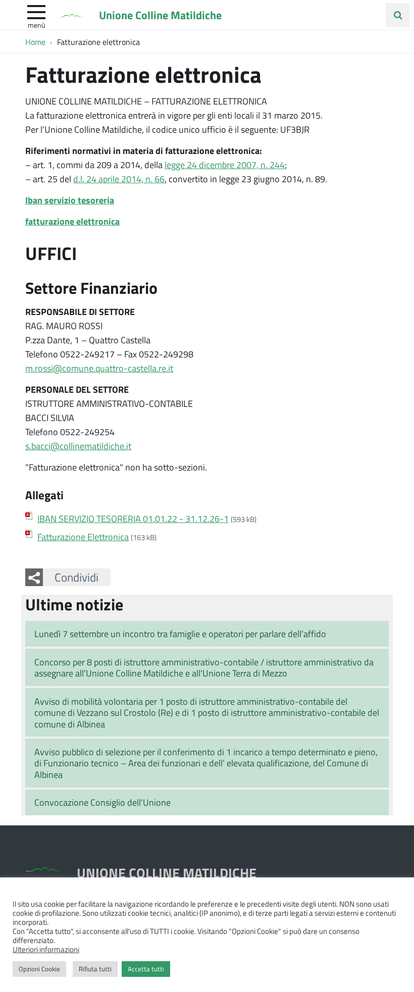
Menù (36, 25)
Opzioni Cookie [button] (39, 968)
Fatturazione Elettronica (83, 537)
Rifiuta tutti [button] (95, 968)
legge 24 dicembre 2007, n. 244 (225, 165)
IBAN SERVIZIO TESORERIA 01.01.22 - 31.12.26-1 (133, 518)
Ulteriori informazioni (46, 949)
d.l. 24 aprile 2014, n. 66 (119, 179)
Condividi (76, 577)
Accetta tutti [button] (146, 968)
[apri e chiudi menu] (36, 11)
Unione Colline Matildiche (160, 15)
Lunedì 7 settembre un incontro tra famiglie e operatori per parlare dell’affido (180, 634)
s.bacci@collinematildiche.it (78, 446)
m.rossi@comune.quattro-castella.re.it (99, 368)
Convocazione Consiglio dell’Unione (102, 802)
